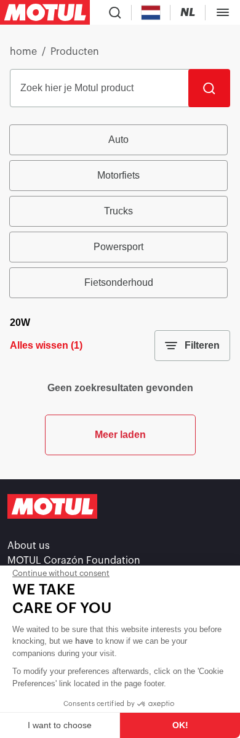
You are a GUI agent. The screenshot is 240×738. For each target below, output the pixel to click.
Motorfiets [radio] (118, 175)
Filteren (202, 345)
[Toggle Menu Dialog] (222, 12)
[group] (120, 211)
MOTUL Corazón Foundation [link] (73, 561)
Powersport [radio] (118, 246)
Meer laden (120, 434)
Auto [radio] (118, 139)
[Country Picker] (151, 13)
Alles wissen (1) (46, 345)
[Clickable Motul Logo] (45, 12)
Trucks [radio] (118, 211)
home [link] (23, 52)
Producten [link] (74, 52)
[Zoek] (209, 88)
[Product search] (115, 12)
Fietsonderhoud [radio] (118, 282)
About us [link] (28, 546)
